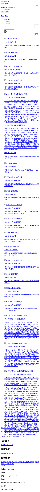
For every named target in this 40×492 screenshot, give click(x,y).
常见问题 (10, 445)
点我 (36, 34)
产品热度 (7, 21)
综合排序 (7, 19)
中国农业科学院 (14, 462)
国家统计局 (5, 462)
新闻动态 (10, 436)
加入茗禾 (23, 436)
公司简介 (4, 436)
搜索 (6, 16)
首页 (2, 16)
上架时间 (4, 8)
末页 (14, 428)
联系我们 (16, 436)
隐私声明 (10, 453)
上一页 (6, 428)
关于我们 (5, 432)
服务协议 (4, 453)
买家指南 (4, 445)
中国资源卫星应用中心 (26, 462)
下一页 (10, 428)
